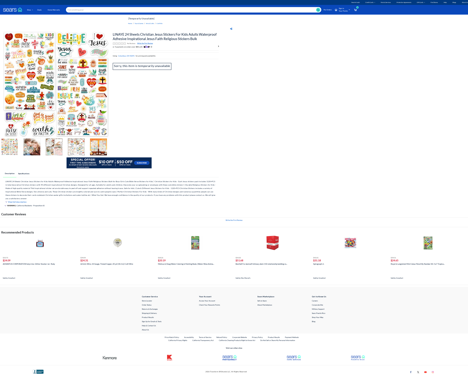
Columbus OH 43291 (126, 56)
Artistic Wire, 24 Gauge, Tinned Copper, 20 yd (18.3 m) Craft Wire (106, 264)
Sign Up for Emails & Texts (151, 321)
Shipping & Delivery (149, 313)
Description (10, 173)
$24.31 (84, 260)
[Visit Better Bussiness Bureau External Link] (38, 371)
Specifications (23, 173)
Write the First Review (145, 43)
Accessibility (189, 337)
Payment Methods (292, 337)
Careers (315, 301)
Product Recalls (148, 317)
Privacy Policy (257, 337)
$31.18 (317, 260)
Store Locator (147, 301)
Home (130, 23)
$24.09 (6, 260)
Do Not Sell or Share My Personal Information (277, 340)
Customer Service (150, 296)
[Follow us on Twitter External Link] (418, 372)
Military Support (318, 309)
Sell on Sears (262, 301)
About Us (145, 330)
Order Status (146, 305)
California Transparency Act (203, 340)
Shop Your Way (317, 317)
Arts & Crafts (150, 23)
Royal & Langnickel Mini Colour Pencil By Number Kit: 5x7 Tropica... (418, 264)
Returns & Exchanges (150, 309)
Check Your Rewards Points (209, 305)
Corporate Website (239, 337)
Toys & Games (139, 23)
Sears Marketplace (265, 296)
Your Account (205, 296)
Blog (313, 321)
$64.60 (238, 258)
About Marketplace (264, 305)
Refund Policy (221, 337)
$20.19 (162, 260)
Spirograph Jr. (318, 264)
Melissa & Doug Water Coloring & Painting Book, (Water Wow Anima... (186, 264)
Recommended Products (17, 232)
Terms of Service (205, 337)
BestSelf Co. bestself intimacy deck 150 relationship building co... (261, 264)
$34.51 (393, 258)
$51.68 (239, 260)
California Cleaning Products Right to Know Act (237, 340)
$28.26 (160, 258)
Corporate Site (317, 305)
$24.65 (394, 260)
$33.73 (5, 258)
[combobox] (193, 10)
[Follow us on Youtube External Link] (425, 372)
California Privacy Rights (177, 340)
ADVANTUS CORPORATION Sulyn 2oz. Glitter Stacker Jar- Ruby (29, 264)
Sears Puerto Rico (318, 313)
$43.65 (315, 258)
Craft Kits (159, 23)
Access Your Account (207, 301)
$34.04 (83, 258)
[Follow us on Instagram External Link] (432, 372)
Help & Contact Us (149, 326)
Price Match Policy (172, 337)
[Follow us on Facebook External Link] (410, 372)
